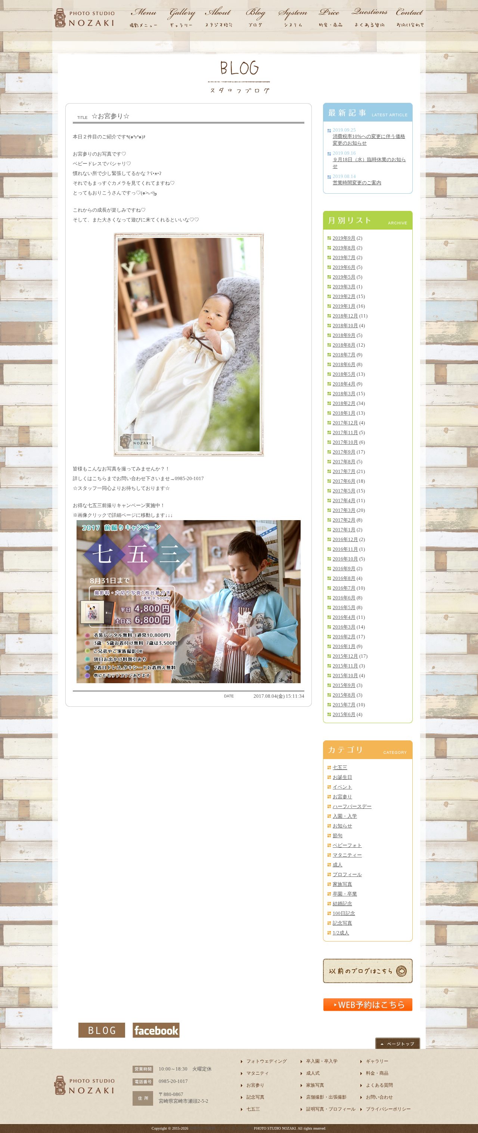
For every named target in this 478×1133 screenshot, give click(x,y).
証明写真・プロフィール (331, 1109)
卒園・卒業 (345, 894)
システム (293, 19)
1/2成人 (341, 933)
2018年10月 (345, 325)
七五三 (340, 767)
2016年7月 (344, 588)
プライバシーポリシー (388, 1109)
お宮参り (342, 796)
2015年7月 (344, 704)
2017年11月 (345, 432)
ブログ (256, 19)
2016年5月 (344, 607)
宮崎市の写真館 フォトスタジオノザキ (221, 1128)
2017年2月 (344, 520)
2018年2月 (344, 403)
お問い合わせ (409, 19)
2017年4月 (344, 500)
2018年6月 (344, 364)
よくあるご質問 (369, 19)
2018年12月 (345, 316)
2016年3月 (344, 627)
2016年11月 (345, 549)
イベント (342, 787)
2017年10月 (345, 442)
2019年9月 (344, 238)
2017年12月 (345, 423)
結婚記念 (342, 903)
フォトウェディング (266, 1061)
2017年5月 (344, 491)
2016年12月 (345, 539)
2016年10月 (345, 559)
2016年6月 (344, 598)
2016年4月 (344, 617)
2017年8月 (344, 461)
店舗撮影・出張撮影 (326, 1097)
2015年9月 (344, 685)
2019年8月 (344, 248)
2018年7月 (344, 354)
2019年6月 (344, 267)
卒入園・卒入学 (322, 1061)
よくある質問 (379, 1085)
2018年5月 (344, 374)
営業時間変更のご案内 (357, 182)
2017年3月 (344, 510)
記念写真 (342, 923)
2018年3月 (344, 393)
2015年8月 (344, 695)
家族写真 (342, 884)
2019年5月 (344, 277)
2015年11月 (345, 666)
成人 (337, 865)
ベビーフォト (347, 845)
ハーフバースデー (352, 806)
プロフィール (347, 874)
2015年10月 (345, 675)
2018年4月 (344, 384)
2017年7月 (344, 471)
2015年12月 (345, 656)
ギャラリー (181, 19)
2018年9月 (344, 335)
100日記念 (344, 913)
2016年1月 (344, 646)
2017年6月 (344, 481)
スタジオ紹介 (218, 19)
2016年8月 (344, 578)
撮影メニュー (144, 19)
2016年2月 (344, 636)
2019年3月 (344, 286)
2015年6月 (344, 714)
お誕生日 (342, 777)
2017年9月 (344, 452)
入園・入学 (345, 816)
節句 (337, 835)
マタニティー (347, 855)
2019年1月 (344, 306)
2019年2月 (344, 296)
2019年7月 (344, 257)
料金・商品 (330, 19)
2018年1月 (344, 413)
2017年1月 (344, 529)
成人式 (313, 1073)
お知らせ (342, 826)
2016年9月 (344, 568)
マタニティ (257, 1073)
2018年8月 (344, 345)
